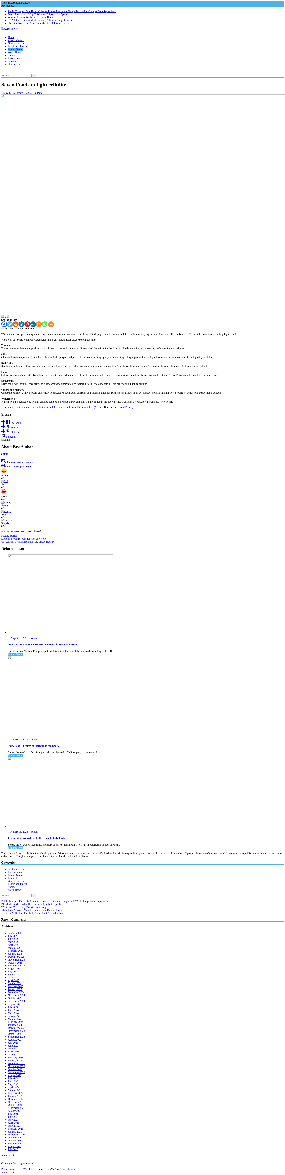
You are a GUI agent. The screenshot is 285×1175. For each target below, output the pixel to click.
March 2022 (14, 1090)
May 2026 (13, 941)
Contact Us (14, 64)
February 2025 (15, 986)
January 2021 (15, 1131)
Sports (11, 55)
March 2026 (14, 947)
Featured (12, 878)
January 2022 (15, 1096)
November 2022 (16, 1066)
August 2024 (14, 1004)
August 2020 (14, 1146)
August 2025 (14, 968)
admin (38, 92)
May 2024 (13, 1013)
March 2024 (14, 1019)
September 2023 (16, 1036)
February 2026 (15, 950)
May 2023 (13, 1048)
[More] (51, 324)
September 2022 (16, 1072)
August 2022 (14, 1075)
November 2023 (16, 1030)
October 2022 (15, 1069)
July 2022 (13, 1078)
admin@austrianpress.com (19, 462)
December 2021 (16, 1099)
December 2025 (16, 956)
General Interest (16, 43)
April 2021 (13, 1122)
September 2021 (16, 1107)
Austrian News (16, 40)
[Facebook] (4, 324)
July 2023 (13, 1042)
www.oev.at (7, 1155)
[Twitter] (10, 324)
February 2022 (15, 1093)
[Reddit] (16, 324)
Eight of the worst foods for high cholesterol (24, 538)
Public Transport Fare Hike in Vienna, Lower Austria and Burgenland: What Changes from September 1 (62, 11)
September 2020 (16, 1143)
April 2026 (13, 944)
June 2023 (13, 1045)
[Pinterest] (27, 324)
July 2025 (13, 971)
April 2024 (13, 1016)
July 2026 (13, 936)
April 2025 (13, 980)
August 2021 (14, 1110)
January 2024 (15, 1024)
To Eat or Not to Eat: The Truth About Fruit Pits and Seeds (38, 23)
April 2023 (13, 1051)
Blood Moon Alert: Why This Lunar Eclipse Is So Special (38, 14)
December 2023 (16, 1027)
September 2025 (16, 965)
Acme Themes (67, 1169)
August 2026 (14, 933)
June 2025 (13, 974)
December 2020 (16, 1134)
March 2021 (14, 1125)
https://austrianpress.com (18, 466)
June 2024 (13, 1010)
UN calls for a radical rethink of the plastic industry (27, 541)
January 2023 (15, 1060)
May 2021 (13, 1119)
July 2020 (13, 1149)
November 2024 (16, 995)
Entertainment (15, 872)
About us (12, 61)
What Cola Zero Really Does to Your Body (30, 17)
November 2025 (16, 959)
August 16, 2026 (19, 831)
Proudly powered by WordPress (17, 1169)
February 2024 (15, 1022)
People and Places (17, 46)
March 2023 (14, 1054)
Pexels (117, 407)
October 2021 (15, 1105)
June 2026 (13, 938)
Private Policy (15, 58)
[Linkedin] (21, 324)
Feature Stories (15, 49)
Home (11, 37)
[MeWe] (33, 324)
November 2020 (16, 1137)
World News (14, 52)
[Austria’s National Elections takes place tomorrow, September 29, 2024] (2, 69)
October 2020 (15, 1140)
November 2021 (16, 1102)
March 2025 (14, 983)
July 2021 (13, 1113)
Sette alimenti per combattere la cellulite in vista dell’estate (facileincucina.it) (55, 407)
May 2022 (13, 1084)
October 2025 (15, 962)
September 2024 (16, 1001)
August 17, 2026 (19, 739)
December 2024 (16, 992)
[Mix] (39, 324)
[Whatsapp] (45, 324)
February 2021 (15, 1128)
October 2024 (15, 998)
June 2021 (13, 1116)
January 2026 (15, 953)
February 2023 (15, 1057)
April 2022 (13, 1087)
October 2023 (15, 1033)
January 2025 (15, 989)
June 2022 (13, 1081)
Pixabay (129, 407)
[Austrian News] (2, 31)
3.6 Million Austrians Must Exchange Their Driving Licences (40, 20)
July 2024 (13, 1007)
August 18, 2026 (19, 638)
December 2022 (16, 1063)
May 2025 (13, 977)
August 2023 (14, 1039)
